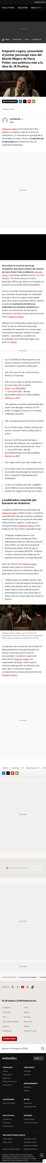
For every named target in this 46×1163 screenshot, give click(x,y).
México (27, 1012)
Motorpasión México (31, 1149)
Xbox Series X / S (33, 768)
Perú (4, 1017)
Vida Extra (27, 1075)
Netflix (7, 39)
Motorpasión (28, 1103)
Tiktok (33, 987)
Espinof (26, 1091)
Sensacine (27, 1087)
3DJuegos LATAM (30, 1139)
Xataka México (8, 1139)
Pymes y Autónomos (31, 1123)
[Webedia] (40, 1)
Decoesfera (7, 1123)
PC (22, 768)
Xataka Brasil (7, 1142)
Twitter (24, 101)
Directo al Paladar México (11, 1149)
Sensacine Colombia (31, 1146)
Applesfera (6, 1078)
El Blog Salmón (29, 1119)
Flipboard (29, 101)
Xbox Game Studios (11, 1022)
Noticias (15, 768)
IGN (39, 529)
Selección (23, 8)
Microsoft (28, 1022)
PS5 (44, 768)
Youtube (23, 987)
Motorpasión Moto (30, 1107)
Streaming (7, 1031)
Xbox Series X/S (38, 8)
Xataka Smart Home (10, 1081)
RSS (28, 987)
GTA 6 (27, 39)
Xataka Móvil (7, 1075)
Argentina (7, 1008)
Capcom (6, 1026)
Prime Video (17, 39)
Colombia (7, 1012)
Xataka (5, 1071)
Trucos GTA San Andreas (28, 977)
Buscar (43, 1048)
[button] (16, 119)
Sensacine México (30, 1142)
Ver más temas (9, 1039)
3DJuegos (27, 1071)
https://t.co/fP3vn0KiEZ (15, 388)
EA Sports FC (37, 39)
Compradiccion (8, 1126)
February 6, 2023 (12, 398)
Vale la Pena (8, 8)
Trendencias (7, 1119)
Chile (26, 1008)
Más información (34, 1160)
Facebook (20, 101)
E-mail (33, 101)
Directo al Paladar (9, 1103)
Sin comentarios (11, 101)
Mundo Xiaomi (8, 1085)
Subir (37, 1058)
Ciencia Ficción (30, 1031)
